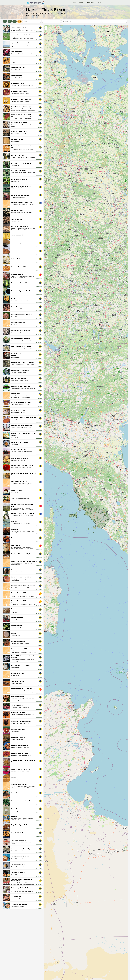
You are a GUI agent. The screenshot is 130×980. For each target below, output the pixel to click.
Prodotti (81, 2)
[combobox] (31, 21)
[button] (46, 27)
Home (74, 2)
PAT (15, 21)
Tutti (19, 21)
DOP (5, 21)
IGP (9, 21)
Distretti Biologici (90, 2)
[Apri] (40, 21)
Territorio (99, 2)
